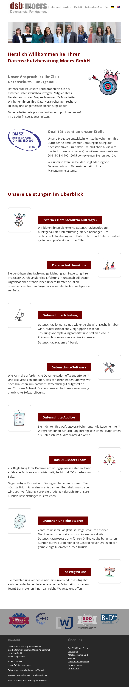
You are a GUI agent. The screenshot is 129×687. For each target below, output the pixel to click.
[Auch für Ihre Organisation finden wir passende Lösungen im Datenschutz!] (19, 521)
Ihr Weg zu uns (75, 665)
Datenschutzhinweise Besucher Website (26, 670)
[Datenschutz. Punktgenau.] (104, 82)
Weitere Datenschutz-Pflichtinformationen (28, 675)
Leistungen (73, 651)
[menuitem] (31, 7)
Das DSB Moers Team (78, 648)
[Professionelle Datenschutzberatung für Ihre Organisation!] (109, 265)
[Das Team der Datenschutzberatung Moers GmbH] (109, 460)
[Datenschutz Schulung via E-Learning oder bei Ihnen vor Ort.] (19, 315)
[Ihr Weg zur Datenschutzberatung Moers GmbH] (109, 571)
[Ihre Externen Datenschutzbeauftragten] (19, 220)
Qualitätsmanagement (78, 661)
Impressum (73, 668)
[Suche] (106, 7)
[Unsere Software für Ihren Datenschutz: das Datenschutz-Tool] (109, 367)
